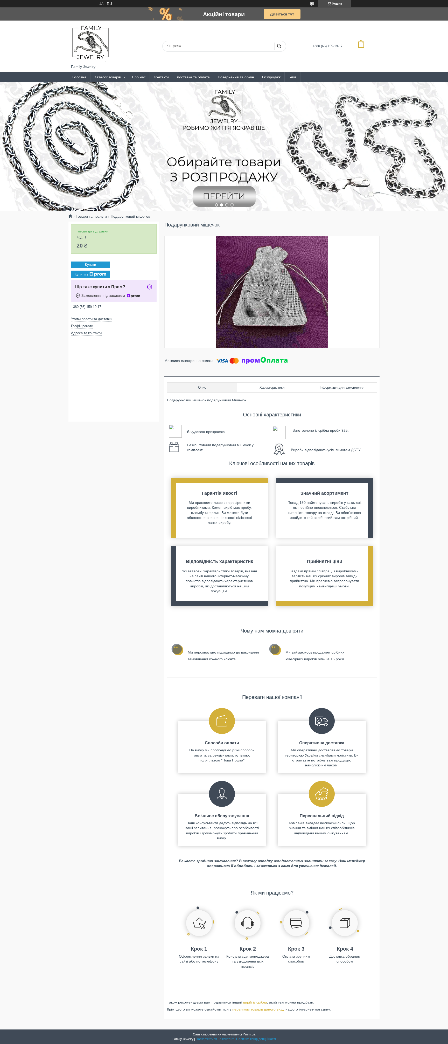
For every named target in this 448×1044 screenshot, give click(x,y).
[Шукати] (279, 46)
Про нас (139, 77)
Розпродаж (271, 77)
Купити (90, 265)
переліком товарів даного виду (258, 1009)
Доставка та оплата (193, 77)
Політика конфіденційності (256, 1039)
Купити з (81, 274)
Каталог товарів (107, 77)
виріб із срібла (255, 1002)
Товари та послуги (91, 216)
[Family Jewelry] (90, 42)
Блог (292, 77)
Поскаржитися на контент (215, 1039)
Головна (79, 77)
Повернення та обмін (236, 77)
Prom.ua (249, 1034)
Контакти (161, 77)
